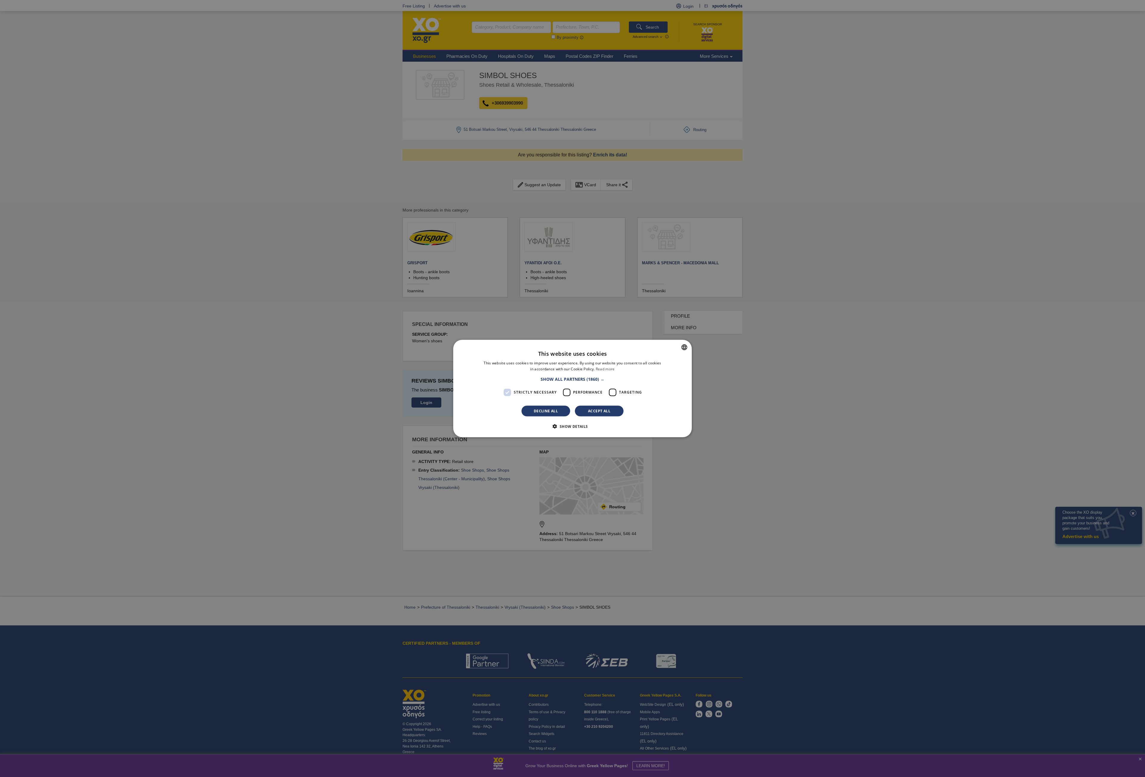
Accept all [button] (599, 410)
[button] (572, 379)
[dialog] (572, 388)
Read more (605, 369)
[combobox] (684, 347)
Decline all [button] (546, 410)
